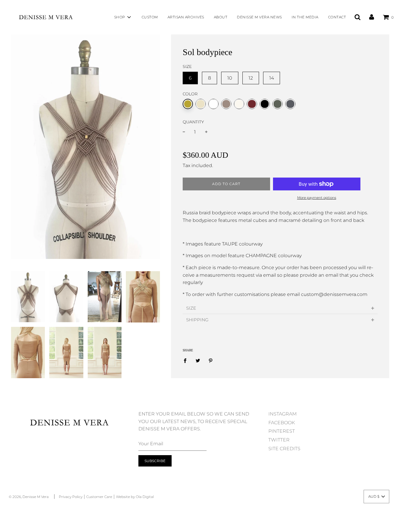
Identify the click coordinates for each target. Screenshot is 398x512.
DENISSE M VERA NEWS (259, 17)
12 (251, 78)
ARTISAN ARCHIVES (186, 17)
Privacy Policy (70, 497)
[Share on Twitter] (198, 360)
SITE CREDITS (284, 448)
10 (229, 78)
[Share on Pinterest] (210, 360)
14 (271, 78)
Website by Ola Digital (135, 497)
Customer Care (99, 497)
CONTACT (337, 17)
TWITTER (279, 440)
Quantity (193, 122)
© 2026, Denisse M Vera (29, 497)
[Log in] (371, 17)
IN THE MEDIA (305, 17)
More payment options (316, 197)
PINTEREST (281, 431)
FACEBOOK (281, 422)
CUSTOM (150, 17)
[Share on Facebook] (187, 360)
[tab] (280, 308)
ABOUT (221, 17)
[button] (376, 496)
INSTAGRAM (282, 414)
